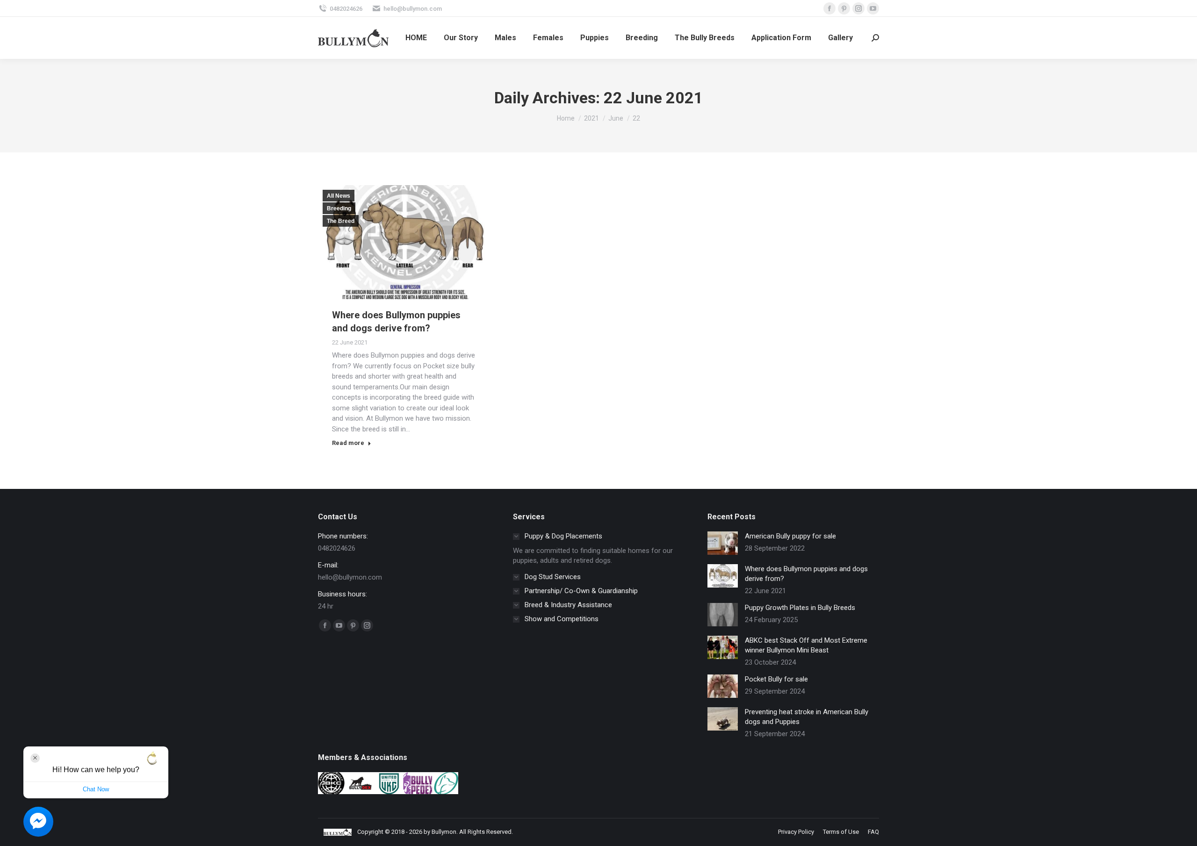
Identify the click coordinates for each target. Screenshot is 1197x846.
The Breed (340, 221)
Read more (348, 442)
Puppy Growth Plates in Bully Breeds (800, 607)
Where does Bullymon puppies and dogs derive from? (806, 574)
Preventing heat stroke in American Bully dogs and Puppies (806, 717)
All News (338, 196)
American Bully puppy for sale (790, 536)
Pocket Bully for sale (776, 679)
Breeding (339, 208)
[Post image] (722, 543)
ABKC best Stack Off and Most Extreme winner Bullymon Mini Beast (806, 645)
